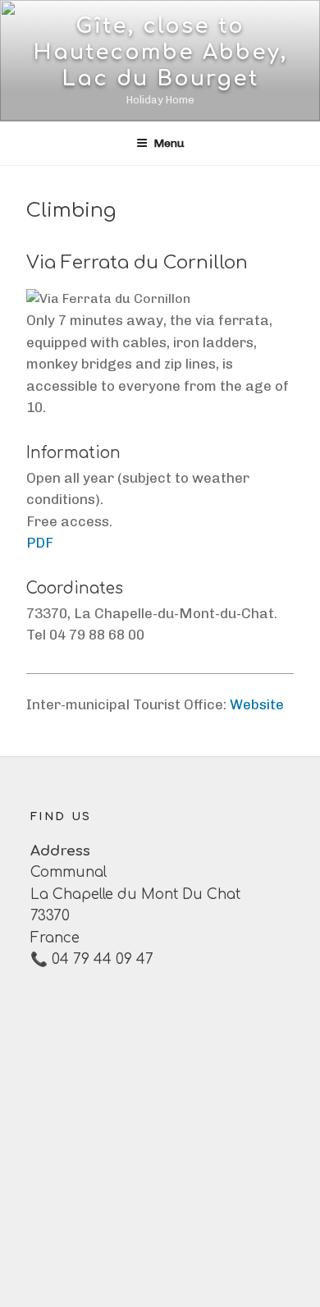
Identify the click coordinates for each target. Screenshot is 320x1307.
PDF (39, 542)
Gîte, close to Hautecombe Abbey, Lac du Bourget (160, 52)
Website (257, 704)
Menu (169, 143)
